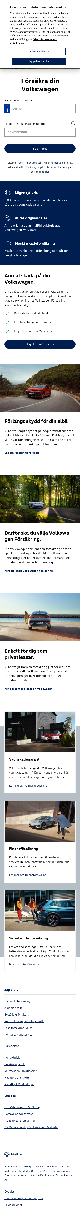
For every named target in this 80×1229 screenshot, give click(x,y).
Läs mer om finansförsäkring (28, 875)
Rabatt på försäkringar (19, 1084)
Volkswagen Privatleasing (20, 1071)
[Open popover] (73, 123)
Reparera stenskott (16, 1077)
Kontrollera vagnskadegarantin (24, 1021)
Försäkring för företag (18, 1114)
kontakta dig (58, 162)
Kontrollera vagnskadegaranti (28, 785)
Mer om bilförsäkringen (24, 964)
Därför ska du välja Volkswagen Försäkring (31, 1127)
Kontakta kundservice (18, 1034)
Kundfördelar (13, 1057)
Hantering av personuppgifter (23, 1198)
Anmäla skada (13, 1008)
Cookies (9, 1191)
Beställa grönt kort (16, 1014)
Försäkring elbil (14, 1064)
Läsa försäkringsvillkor (19, 1028)
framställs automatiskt (29, 162)
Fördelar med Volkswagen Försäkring (28, 571)
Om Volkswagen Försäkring (22, 1107)
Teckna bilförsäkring (17, 1001)
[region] (40, 34)
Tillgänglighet (13, 1205)
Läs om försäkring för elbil (21, 453)
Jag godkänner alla (39, 61)
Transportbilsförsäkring (19, 1120)
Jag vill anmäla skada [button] (40, 344)
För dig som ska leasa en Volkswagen (28, 689)
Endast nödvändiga (38, 51)
